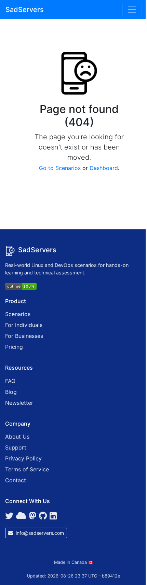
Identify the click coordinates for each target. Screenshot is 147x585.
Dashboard (104, 168)
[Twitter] (9, 516)
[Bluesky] (21, 516)
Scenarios (17, 314)
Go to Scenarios (60, 168)
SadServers (24, 9)
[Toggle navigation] (132, 9)
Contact (15, 480)
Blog (11, 391)
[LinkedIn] (53, 516)
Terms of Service (27, 469)
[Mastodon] (32, 516)
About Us (17, 436)
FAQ (10, 380)
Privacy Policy (23, 458)
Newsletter (19, 402)
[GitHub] (43, 516)
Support (15, 447)
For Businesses (24, 335)
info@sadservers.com (39, 533)
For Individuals (23, 325)
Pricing (14, 346)
